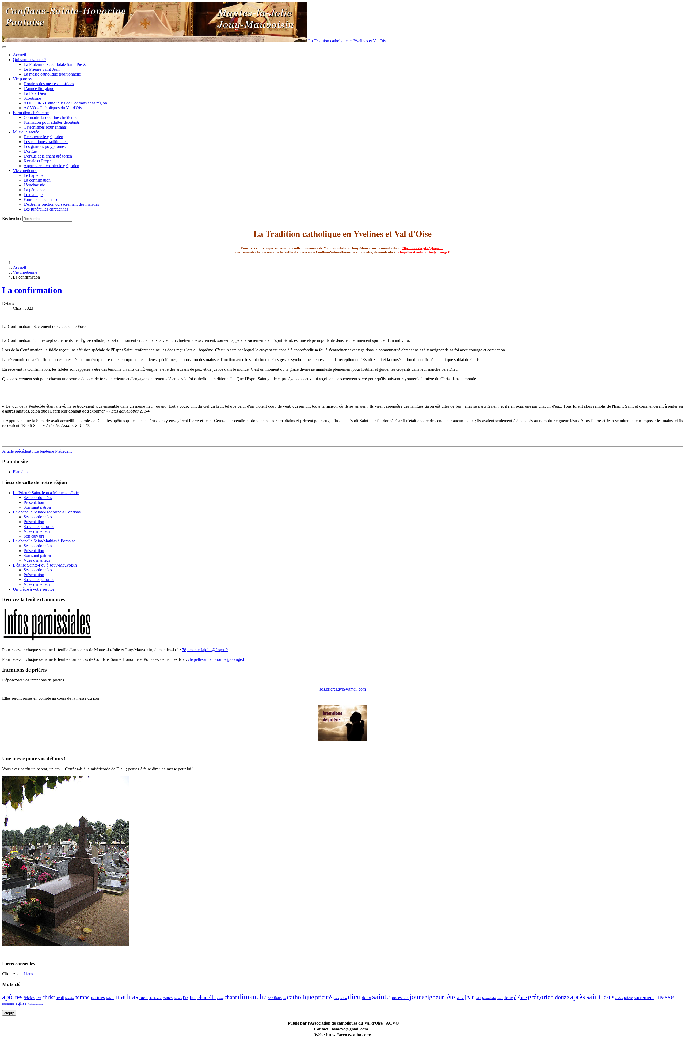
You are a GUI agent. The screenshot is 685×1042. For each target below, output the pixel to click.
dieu (354, 996)
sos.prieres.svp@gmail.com (342, 689)
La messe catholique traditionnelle (52, 74)
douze (562, 997)
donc (508, 997)
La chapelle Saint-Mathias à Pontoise (44, 541)
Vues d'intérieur (37, 531)
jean (470, 997)
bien (143, 997)
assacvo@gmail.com (350, 1029)
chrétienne (155, 998)
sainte (381, 996)
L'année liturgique (39, 88)
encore (220, 998)
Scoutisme (32, 98)
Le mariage (33, 194)
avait (60, 997)
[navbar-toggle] (4, 47)
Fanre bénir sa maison (42, 199)
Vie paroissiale (25, 79)
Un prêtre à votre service (33, 589)
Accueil (19, 55)
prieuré (323, 997)
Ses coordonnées (38, 497)
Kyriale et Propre (38, 161)
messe (664, 996)
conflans (275, 998)
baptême (619, 998)
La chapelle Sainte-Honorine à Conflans (47, 512)
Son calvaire (34, 536)
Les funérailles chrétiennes (46, 209)
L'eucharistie (34, 185)
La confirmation (37, 180)
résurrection (8, 1003)
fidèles (29, 998)
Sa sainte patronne (39, 526)
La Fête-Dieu (35, 93)
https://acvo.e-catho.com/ (348, 1035)
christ (48, 997)
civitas (500, 998)
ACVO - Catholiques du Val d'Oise (53, 108)
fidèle (110, 998)
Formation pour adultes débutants (52, 122)
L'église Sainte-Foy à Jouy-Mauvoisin (45, 565)
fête (450, 996)
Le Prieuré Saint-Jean (42, 69)
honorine (69, 998)
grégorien (541, 996)
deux (366, 997)
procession (400, 997)
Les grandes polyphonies (45, 146)
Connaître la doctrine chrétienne (50, 117)
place (460, 998)
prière (628, 998)
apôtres (12, 997)
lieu (38, 998)
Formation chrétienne (31, 112)
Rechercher (11, 218)
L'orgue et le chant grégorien (48, 156)
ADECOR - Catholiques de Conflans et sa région (65, 103)
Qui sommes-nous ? (29, 59)
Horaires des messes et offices (49, 83)
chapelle (206, 997)
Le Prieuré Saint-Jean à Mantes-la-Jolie (46, 492)
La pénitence (34, 190)
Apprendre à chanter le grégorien (51, 165)
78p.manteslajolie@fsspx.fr (422, 248)
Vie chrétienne (25, 170)
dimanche (252, 997)
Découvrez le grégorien (43, 136)
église (520, 997)
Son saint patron (37, 507)
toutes (168, 998)
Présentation (34, 502)
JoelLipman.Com (35, 1004)
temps (82, 997)
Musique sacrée (26, 132)
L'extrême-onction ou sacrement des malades (61, 204)
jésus (608, 997)
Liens (28, 974)
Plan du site (22, 472)
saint (593, 996)
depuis (178, 998)
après (577, 997)
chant (230, 997)
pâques (98, 997)
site (284, 998)
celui (478, 998)
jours (336, 998)
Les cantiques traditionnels (46, 141)
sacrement (644, 997)
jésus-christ (489, 998)
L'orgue (30, 151)
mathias (126, 997)
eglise (21, 1003)
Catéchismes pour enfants (45, 127)
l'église (189, 997)
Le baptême (33, 175)
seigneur (433, 997)
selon (343, 998)
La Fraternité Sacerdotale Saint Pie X (55, 64)
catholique (300, 997)
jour (415, 997)
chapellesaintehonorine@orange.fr (217, 659)
